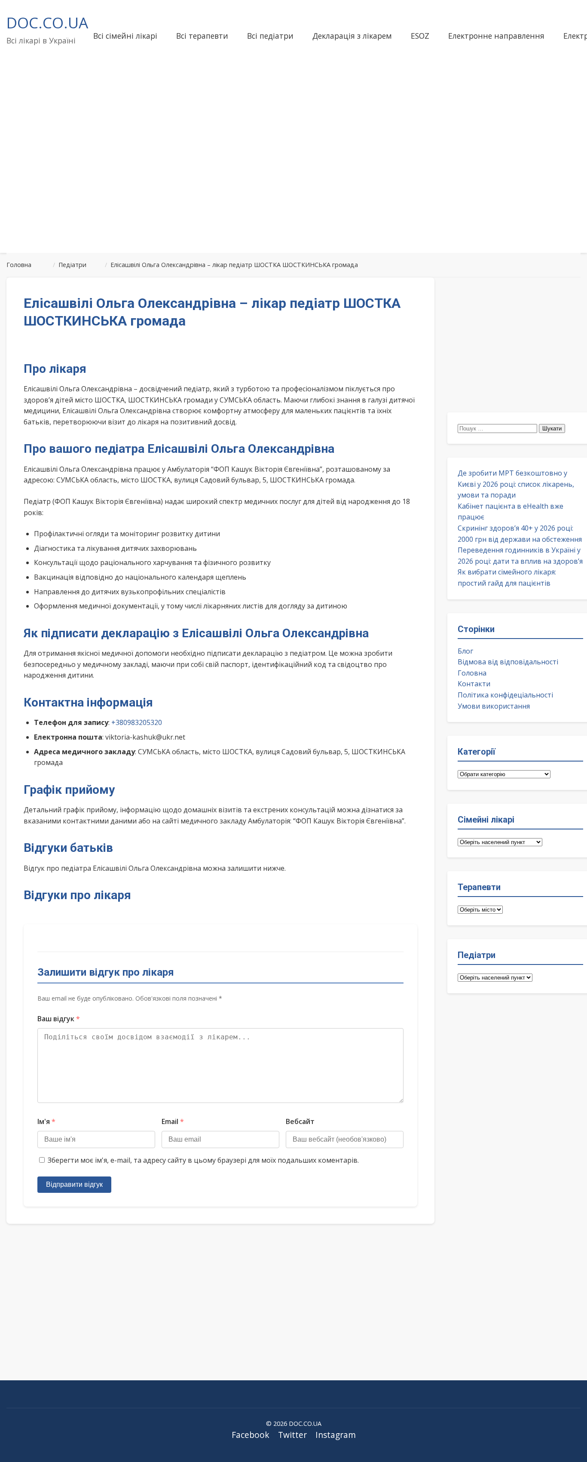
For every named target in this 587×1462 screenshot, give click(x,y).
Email (173, 1121)
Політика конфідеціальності (505, 695)
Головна (472, 673)
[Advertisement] (293, 178)
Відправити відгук (74, 1184)
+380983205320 (136, 722)
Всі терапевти (202, 36)
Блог (465, 651)
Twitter (292, 1434)
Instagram (335, 1434)
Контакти (474, 683)
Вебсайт (300, 1121)
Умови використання (494, 706)
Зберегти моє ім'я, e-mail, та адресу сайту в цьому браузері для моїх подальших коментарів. (203, 1160)
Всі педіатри (270, 36)
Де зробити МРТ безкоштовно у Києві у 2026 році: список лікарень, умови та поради (516, 484)
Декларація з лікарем (352, 36)
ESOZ (420, 36)
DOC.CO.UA (47, 22)
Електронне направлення (496, 36)
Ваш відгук (58, 1018)
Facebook (250, 1434)
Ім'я (46, 1121)
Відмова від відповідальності (508, 661)
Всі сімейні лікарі (125, 36)
